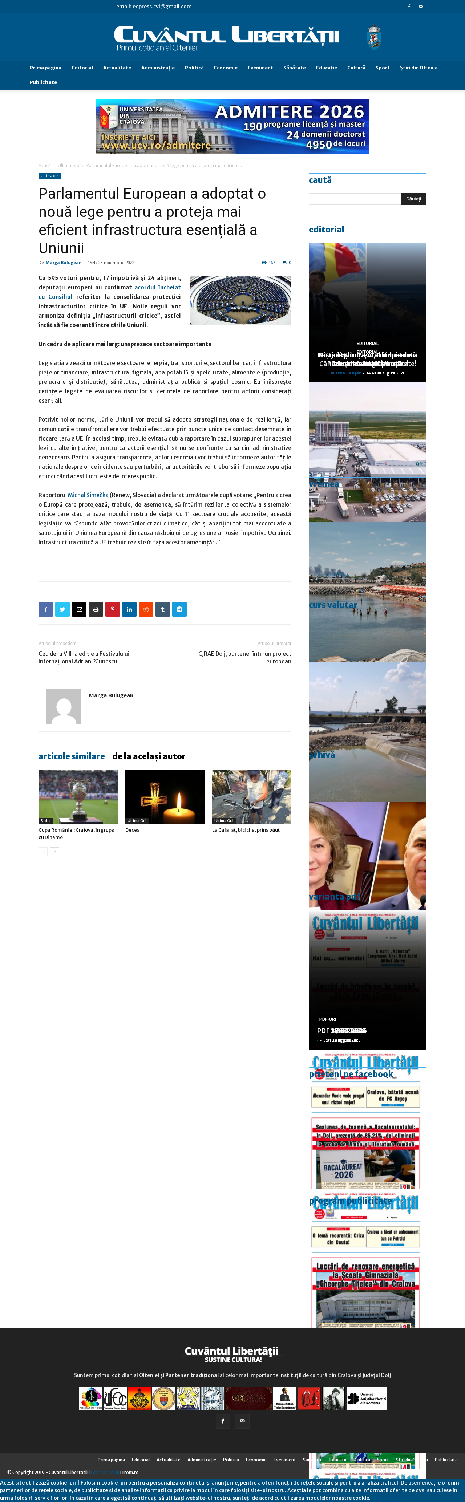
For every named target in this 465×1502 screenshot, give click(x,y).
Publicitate (43, 82)
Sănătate (294, 68)
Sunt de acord (388, 1498)
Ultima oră (69, 165)
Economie (226, 68)
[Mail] (421, 6)
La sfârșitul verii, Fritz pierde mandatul (367, 359)
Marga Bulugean (64, 262)
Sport (383, 68)
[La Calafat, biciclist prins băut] (251, 797)
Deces (132, 830)
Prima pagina (45, 68)
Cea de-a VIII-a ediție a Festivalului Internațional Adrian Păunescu (84, 657)
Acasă (45, 165)
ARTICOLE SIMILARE (72, 756)
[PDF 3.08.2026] (367, 1259)
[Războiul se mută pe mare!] (367, 592)
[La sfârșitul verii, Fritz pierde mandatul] (367, 872)
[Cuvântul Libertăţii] (232, 37)
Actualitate (117, 68)
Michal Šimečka (88, 495)
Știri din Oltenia (419, 68)
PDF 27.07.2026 (342, 1031)
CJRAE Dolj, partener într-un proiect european (244, 657)
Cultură (356, 68)
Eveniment (260, 68)
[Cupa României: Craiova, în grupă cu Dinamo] (78, 797)
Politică (194, 68)
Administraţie (158, 68)
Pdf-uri (327, 1019)
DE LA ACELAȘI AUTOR (149, 756)
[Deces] (165, 797)
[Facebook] (409, 6)
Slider (46, 821)
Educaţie (326, 68)
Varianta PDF (334, 896)
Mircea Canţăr (345, 373)
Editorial (82, 68)
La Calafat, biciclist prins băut (246, 830)
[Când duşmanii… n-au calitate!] (367, 452)
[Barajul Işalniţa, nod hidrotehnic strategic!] (367, 732)
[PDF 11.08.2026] (367, 1119)
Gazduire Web (105, 1472)
